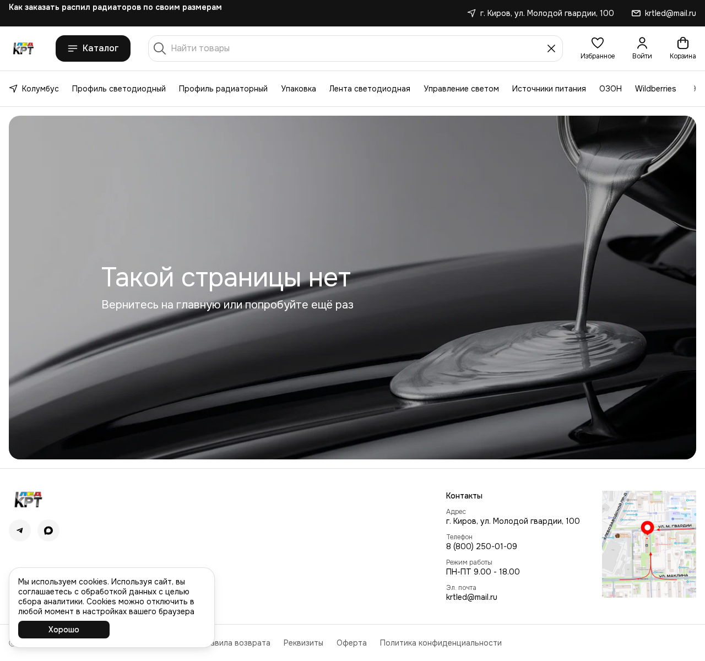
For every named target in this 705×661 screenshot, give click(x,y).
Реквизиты (303, 643)
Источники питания (549, 89)
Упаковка (298, 89)
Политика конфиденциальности (441, 643)
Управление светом (461, 89)
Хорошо (63, 630)
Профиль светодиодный (119, 89)
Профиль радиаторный (223, 89)
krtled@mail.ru (471, 597)
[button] (598, 48)
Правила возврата (235, 643)
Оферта (352, 643)
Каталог (101, 48)
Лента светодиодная (369, 89)
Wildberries (655, 89)
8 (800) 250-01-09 (481, 546)
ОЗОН (610, 89)
